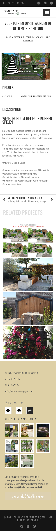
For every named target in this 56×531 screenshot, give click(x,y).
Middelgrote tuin (42, 96)
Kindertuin (26, 96)
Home (8, 37)
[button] (46, 12)
